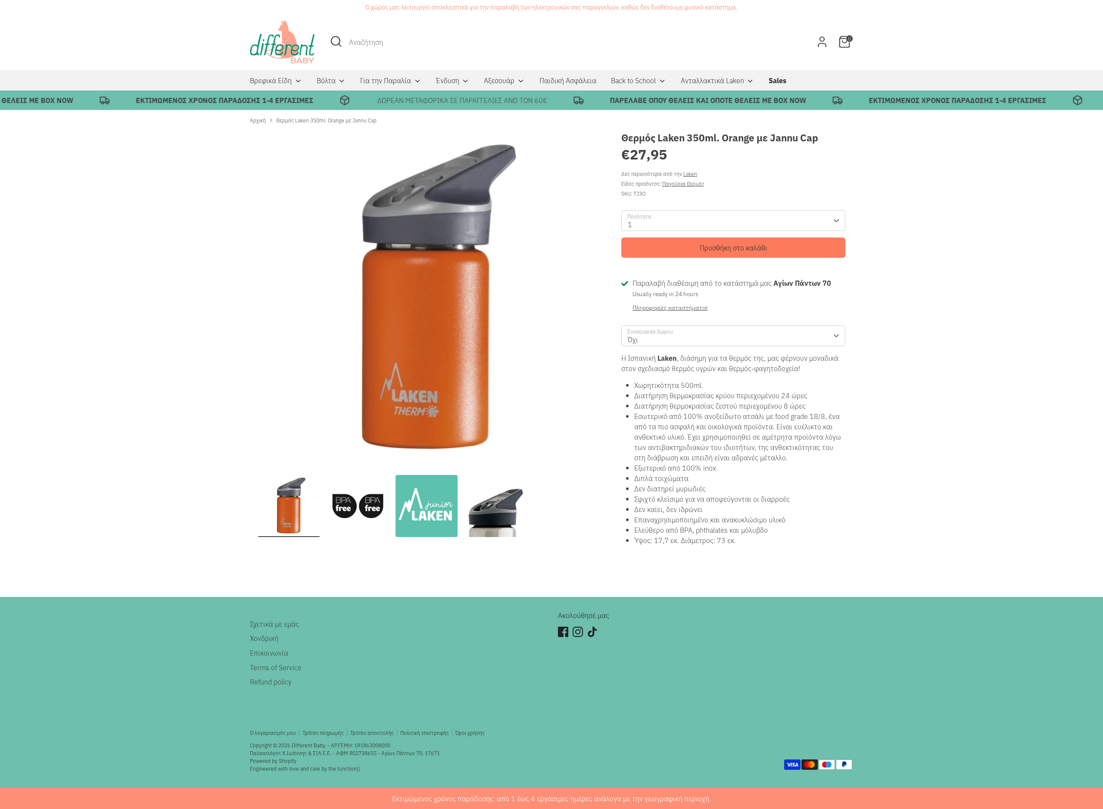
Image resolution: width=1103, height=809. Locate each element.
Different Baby (308, 745)
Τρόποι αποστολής (372, 732)
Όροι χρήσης (470, 732)
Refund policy (271, 681)
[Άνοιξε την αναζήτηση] (336, 41)
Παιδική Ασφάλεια (567, 80)
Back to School (634, 80)
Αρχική (258, 120)
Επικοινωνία (269, 652)
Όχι (633, 339)
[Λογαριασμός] (822, 41)
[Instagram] (578, 632)
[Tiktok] (592, 632)
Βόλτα (327, 80)
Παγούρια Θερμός (683, 183)
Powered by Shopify (273, 760)
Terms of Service (276, 667)
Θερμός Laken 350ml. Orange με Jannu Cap (326, 120)
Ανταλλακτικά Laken (713, 80)
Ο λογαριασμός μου (273, 732)
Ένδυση (448, 80)
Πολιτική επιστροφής (424, 732)
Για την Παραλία (386, 80)
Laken (690, 173)
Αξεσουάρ (500, 80)
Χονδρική (264, 638)
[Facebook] (563, 632)
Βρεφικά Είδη (271, 80)
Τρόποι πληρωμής (323, 732)
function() (348, 768)
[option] (426, 303)
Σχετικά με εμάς (274, 623)
